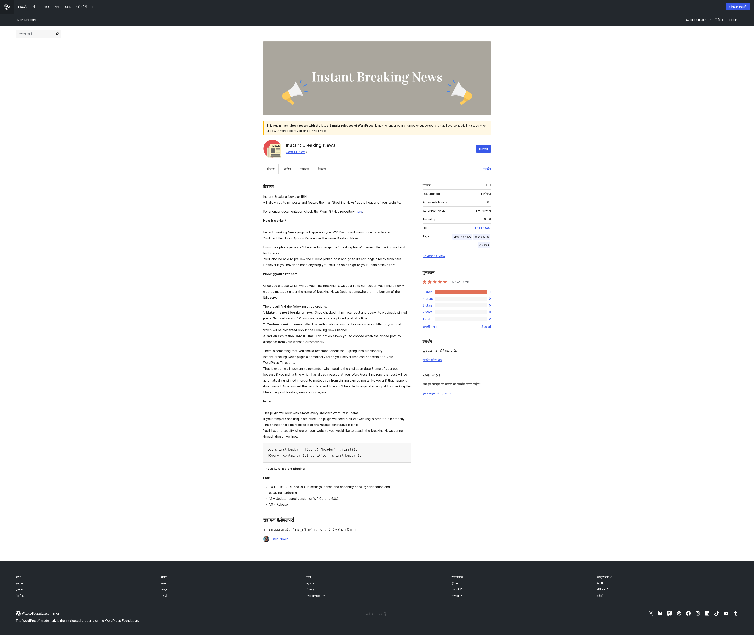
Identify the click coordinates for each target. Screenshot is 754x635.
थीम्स (163, 583)
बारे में (18, 577)
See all (486, 326)
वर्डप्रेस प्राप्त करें (737, 6)
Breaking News (462, 236)
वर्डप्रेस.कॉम (604, 577)
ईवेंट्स (455, 583)
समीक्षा (287, 169)
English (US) (483, 227)
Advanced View (434, 256)
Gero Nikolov (295, 152)
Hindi (56, 613)
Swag (457, 595)
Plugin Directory (26, 19)
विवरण (271, 169)
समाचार (19, 583)
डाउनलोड (483, 148)
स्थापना (304, 169)
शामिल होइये (457, 577)
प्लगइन (164, 589)
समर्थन (487, 169)
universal (484, 244)
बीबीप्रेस (603, 589)
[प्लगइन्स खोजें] (57, 34)
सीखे (308, 577)
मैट (600, 583)
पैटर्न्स (164, 595)
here (359, 211)
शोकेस (164, 577)
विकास (322, 169)
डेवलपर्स (310, 589)
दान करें (457, 589)
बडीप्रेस (602, 595)
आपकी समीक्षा (430, 326)
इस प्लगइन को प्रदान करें (437, 393)
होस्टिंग (19, 589)
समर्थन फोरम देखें (432, 360)
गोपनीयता (20, 595)
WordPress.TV (317, 595)
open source (481, 236)
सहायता (310, 583)
